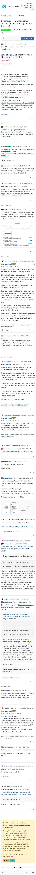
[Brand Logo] (4, 6)
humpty (5, 209)
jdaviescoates (7, 478)
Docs (31, 8)
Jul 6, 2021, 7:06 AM (12, 266)
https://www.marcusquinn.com (20, 405)
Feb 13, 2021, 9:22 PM (20, 186)
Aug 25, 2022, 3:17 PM (24, 602)
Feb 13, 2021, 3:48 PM (20, 127)
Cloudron (6, 531)
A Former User (7, 166)
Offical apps (29, 3)
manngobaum (7, 448)
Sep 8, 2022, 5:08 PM (24, 789)
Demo (26, 8)
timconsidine (7, 264)
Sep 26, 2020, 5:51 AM (18, 44)
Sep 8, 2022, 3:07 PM (24, 747)
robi (4, 44)
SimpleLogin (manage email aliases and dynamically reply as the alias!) (17, 549)
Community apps (27, 5)
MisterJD (6, 690)
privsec (5, 461)
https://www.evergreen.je (22, 404)
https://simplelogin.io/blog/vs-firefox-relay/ (16, 526)
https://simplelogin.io (19, 81)
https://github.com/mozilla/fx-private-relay (16, 493)
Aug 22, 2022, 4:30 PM (13, 420)
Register (6, 860)
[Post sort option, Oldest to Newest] (3, 38)
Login (12, 860)
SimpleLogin (6, 55)
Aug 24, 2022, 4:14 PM (20, 544)
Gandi (12, 531)
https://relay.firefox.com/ (10, 489)
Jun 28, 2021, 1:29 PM (20, 209)
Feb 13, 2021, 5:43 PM (23, 146)
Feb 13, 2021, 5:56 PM (24, 166)
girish (5, 146)
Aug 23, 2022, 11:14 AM (24, 448)
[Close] (32, 822)
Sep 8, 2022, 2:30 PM (13, 713)
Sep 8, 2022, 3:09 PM (18, 769)
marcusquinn (7, 364)
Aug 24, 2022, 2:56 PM (24, 478)
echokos (5, 127)
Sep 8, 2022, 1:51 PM (20, 690)
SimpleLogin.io (6, 132)
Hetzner (18, 531)
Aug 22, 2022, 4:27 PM (23, 364)
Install (32, 10)
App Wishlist (6, 29)
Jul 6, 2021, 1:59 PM (23, 335)
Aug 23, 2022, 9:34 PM (20, 461)
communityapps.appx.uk (7, 326)
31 (33, 118)
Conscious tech (5, 114)
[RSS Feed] (2, 33)
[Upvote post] (30, 118)
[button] (3, 872)
